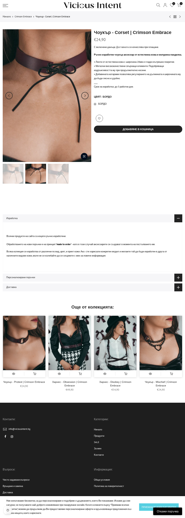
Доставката (122, 47)
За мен (97, 448)
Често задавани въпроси (16, 479)
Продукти (99, 435)
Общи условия (102, 479)
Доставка (8, 492)
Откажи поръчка (167, 511)
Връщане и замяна (13, 486)
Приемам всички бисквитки (159, 507)
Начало (7, 16)
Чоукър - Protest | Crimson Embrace (24, 381)
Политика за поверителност (109, 486)
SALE (96, 442)
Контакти (99, 454)
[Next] (85, 95)
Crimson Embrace (23, 16)
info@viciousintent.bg (19, 429)
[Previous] (9, 95)
